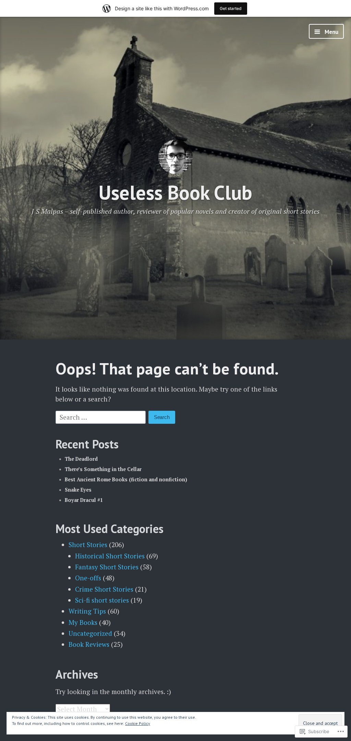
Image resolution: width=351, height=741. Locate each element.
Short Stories (88, 544)
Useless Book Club (175, 192)
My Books (83, 622)
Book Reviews (89, 644)
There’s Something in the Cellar (103, 469)
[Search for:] (101, 416)
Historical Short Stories (110, 556)
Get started (231, 8)
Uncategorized (90, 633)
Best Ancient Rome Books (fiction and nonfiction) (126, 479)
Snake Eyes (78, 489)
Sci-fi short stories (102, 600)
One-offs (88, 577)
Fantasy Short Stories (106, 567)
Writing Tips (87, 611)
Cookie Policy (137, 723)
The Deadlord (81, 459)
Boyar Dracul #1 (84, 500)
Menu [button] (330, 32)
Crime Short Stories (104, 589)
